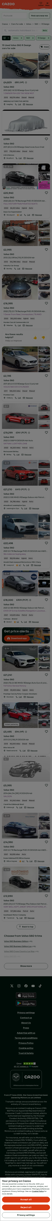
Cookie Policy (38, 1191)
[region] (26, 1199)
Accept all (26, 1199)
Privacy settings (26, 1215)
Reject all (26, 1207)
